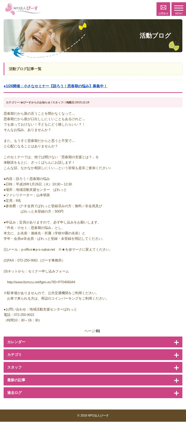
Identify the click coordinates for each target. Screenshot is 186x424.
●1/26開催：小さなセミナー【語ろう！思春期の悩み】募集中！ (55, 86)
